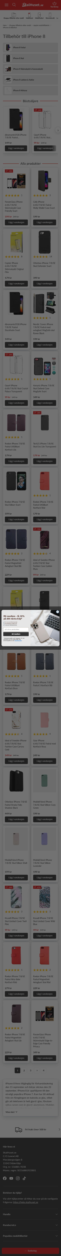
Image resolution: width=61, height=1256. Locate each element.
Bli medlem (16, 634)
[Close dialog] (57, 611)
